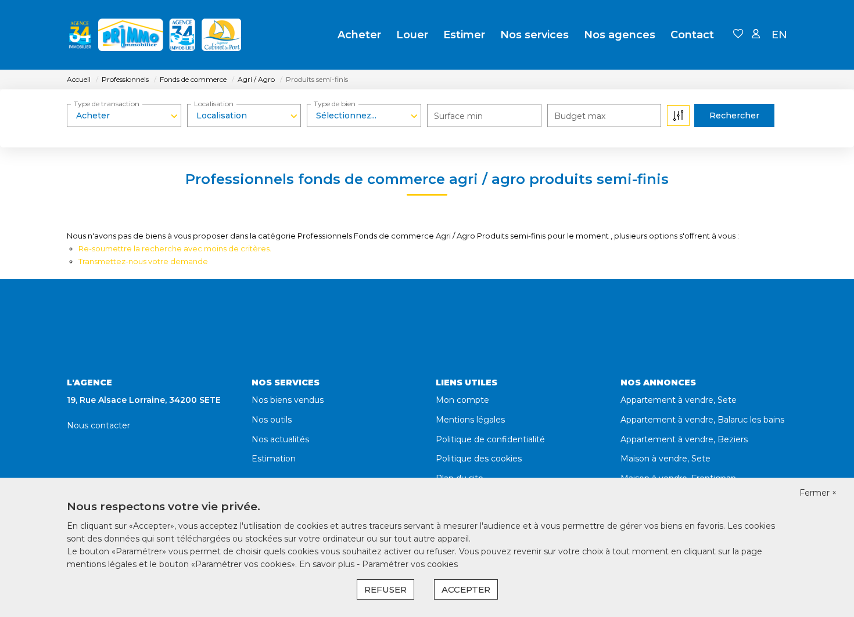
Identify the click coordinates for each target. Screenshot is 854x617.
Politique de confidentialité (490, 439)
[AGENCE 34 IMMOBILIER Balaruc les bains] (154, 35)
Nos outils (272, 419)
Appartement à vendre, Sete (678, 400)
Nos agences (619, 34)
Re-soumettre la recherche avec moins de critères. (174, 248)
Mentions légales (470, 419)
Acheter (359, 34)
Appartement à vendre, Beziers (684, 439)
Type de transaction (106, 103)
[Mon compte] (756, 34)
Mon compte (462, 400)
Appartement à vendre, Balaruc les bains (702, 419)
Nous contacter (98, 425)
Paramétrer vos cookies (410, 564)
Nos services (534, 34)
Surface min (458, 116)
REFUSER (385, 589)
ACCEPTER (466, 589)
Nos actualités (280, 439)
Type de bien (335, 103)
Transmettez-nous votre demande (143, 261)
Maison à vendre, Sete (665, 458)
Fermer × (818, 493)
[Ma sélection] (738, 34)
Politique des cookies (479, 458)
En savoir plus (328, 564)
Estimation (274, 458)
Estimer (464, 34)
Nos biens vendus (288, 400)
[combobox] (124, 115)
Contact (692, 34)
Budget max (579, 116)
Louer (412, 34)
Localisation (214, 103)
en (779, 34)
